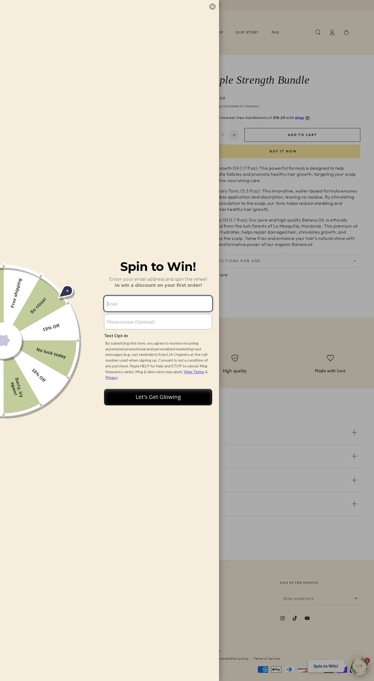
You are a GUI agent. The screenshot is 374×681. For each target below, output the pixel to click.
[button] (212, 6)
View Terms (194, 371)
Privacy (111, 377)
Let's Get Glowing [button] (158, 397)
